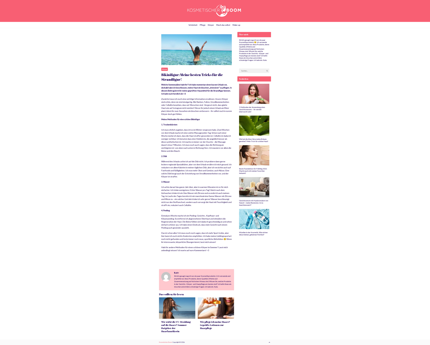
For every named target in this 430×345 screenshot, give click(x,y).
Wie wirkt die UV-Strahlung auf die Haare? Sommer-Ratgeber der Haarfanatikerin (176, 326)
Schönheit (193, 25)
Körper (211, 25)
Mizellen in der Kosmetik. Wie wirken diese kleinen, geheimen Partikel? (253, 233)
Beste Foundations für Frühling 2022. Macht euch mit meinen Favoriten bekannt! (253, 171)
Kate (176, 272)
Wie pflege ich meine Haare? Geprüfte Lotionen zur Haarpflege (215, 325)
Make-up (236, 25)
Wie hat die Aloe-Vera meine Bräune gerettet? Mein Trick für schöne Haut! (253, 140)
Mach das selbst (223, 25)
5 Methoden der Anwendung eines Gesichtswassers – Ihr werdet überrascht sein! (252, 109)
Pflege (202, 25)
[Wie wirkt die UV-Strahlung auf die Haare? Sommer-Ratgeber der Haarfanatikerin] (177, 308)
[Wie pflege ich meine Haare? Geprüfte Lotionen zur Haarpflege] (216, 308)
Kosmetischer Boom (165, 342)
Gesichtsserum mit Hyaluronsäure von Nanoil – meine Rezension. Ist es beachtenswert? (253, 202)
